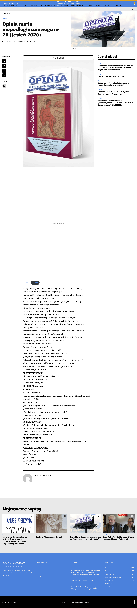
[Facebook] (4, 61)
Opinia (4, 18)
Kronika (100, 63)
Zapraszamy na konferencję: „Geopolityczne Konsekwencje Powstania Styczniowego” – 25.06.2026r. (115, 103)
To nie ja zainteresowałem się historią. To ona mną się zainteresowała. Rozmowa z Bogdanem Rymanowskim (115, 68)
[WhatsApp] (4, 75)
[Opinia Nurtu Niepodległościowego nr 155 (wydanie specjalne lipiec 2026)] (85, 523)
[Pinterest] (4, 71)
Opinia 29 (26, 283)
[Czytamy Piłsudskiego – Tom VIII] (52, 523)
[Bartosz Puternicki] (27, 479)
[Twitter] (4, 66)
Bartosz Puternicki (27, 41)
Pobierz (35, 283)
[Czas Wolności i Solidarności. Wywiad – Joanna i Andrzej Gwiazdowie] (119, 523)
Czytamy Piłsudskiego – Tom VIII (111, 76)
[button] (132, 9)
